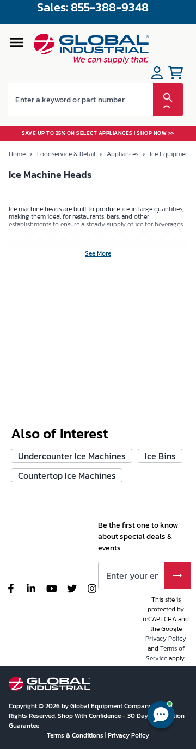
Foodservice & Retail (66, 154)
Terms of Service (165, 653)
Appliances (122, 154)
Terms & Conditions (76, 735)
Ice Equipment (170, 154)
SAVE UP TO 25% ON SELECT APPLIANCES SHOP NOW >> (98, 133)
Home (17, 154)
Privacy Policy (165, 638)
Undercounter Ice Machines (71, 455)
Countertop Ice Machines (66, 475)
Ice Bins (160, 455)
